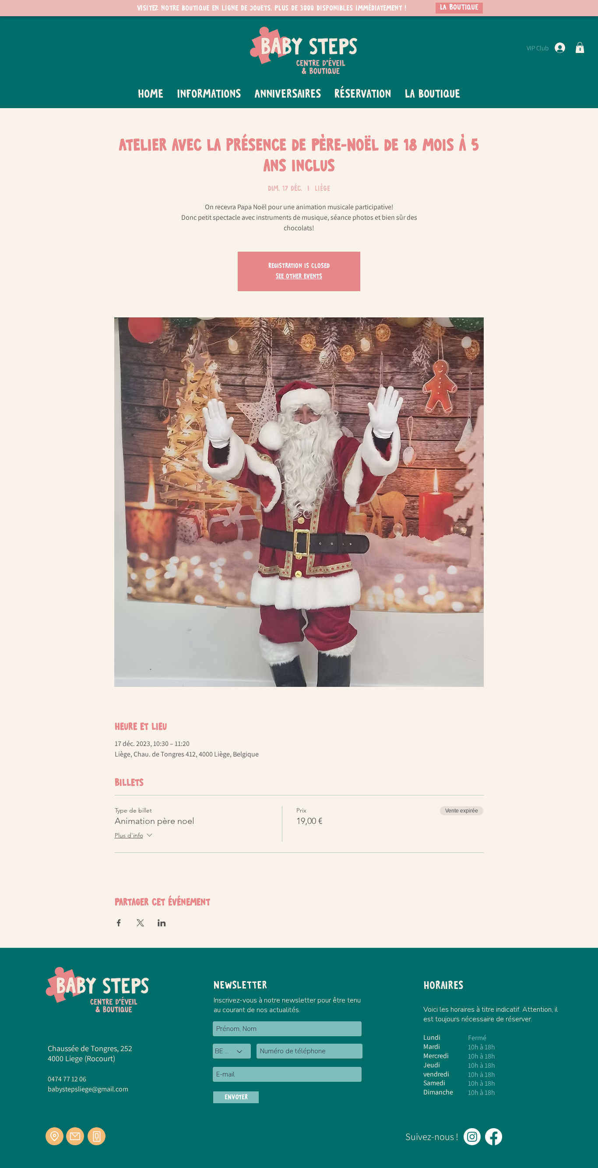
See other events (299, 276)
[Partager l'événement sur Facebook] (119, 922)
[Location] (54, 1136)
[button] (579, 47)
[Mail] (75, 1136)
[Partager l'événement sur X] (140, 922)
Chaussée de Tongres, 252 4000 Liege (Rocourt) (90, 1053)
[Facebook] (493, 1136)
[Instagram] (472, 1136)
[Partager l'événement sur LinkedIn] (162, 922)
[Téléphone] (97, 1136)
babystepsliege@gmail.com (88, 1089)
